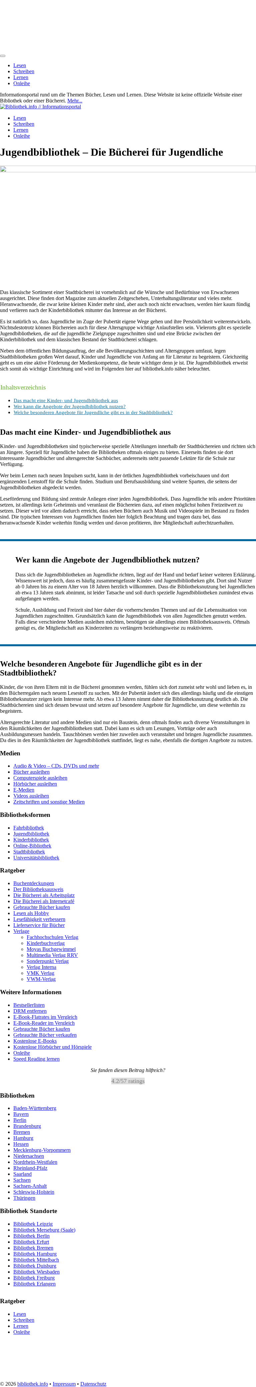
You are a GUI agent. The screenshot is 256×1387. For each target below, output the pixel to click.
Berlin (19, 1120)
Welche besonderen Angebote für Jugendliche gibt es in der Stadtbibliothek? (93, 412)
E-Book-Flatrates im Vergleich (45, 1017)
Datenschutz (93, 1384)
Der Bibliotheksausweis (38, 889)
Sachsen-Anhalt (30, 1186)
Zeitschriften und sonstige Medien (49, 802)
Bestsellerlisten (29, 1005)
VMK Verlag (40, 973)
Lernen (20, 77)
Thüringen (24, 1198)
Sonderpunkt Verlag (48, 961)
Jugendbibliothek (31, 834)
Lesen (19, 65)
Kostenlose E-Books (35, 1041)
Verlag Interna (41, 967)
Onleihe (21, 83)
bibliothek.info (32, 1384)
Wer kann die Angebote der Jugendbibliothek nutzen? (70, 406)
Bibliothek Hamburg (35, 1253)
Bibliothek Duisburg (34, 1265)
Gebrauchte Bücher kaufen (41, 907)
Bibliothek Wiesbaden (36, 1271)
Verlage (21, 931)
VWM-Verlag (41, 979)
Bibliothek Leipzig (33, 1223)
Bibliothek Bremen (33, 1247)
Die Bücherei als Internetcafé (43, 901)
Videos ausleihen (31, 796)
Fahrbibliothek (28, 828)
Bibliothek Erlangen (34, 1283)
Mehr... (74, 100)
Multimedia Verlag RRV (52, 955)
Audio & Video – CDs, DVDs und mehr (56, 766)
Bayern (21, 1114)
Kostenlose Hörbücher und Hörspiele (52, 1047)
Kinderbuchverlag (46, 943)
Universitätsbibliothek (36, 857)
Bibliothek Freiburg (34, 1277)
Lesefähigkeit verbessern (39, 919)
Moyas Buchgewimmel (51, 949)
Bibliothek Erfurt (31, 1241)
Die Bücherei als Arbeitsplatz (44, 895)
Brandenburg (27, 1126)
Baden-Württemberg (34, 1108)
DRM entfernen (30, 1011)
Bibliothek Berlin (31, 1235)
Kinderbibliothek (31, 840)
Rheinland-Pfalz (30, 1168)
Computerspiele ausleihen (40, 778)
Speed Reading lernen (36, 1059)
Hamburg (23, 1138)
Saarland (22, 1174)
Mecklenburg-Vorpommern (42, 1150)
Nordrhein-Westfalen (35, 1162)
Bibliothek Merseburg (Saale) (44, 1229)
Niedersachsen (28, 1156)
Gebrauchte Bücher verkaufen (45, 1035)
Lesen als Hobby (31, 913)
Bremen (21, 1132)
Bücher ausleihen (31, 772)
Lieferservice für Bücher (39, 925)
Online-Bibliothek (32, 845)
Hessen (21, 1144)
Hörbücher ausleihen (35, 784)
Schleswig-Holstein (33, 1192)
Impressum (64, 1384)
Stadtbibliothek (29, 851)
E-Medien (23, 790)
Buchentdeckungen (33, 883)
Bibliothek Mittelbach (36, 1259)
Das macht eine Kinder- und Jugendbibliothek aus (66, 400)
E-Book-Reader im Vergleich (44, 1023)
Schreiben (23, 71)
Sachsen (22, 1180)
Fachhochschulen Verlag (52, 937)
